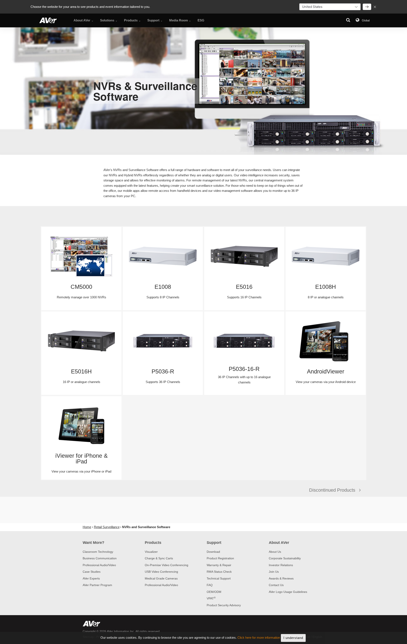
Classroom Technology (98, 551)
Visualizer (151, 551)
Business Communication (100, 558)
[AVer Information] (48, 20)
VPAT (211, 598)
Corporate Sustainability (285, 558)
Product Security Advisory (224, 605)
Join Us (274, 571)
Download (213, 551)
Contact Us (276, 585)
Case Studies (91, 571)
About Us (275, 551)
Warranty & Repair (219, 565)
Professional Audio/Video (99, 565)
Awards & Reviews (281, 578)
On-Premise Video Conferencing (166, 565)
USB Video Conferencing (161, 571)
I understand (293, 638)
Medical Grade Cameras (161, 578)
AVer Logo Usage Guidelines (288, 591)
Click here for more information (258, 638)
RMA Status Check (219, 571)
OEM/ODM (214, 591)
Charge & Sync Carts (159, 558)
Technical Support (219, 578)
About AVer (279, 542)
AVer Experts (91, 578)
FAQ (210, 585)
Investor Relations (281, 565)
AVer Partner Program (97, 585)
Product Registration (220, 558)
